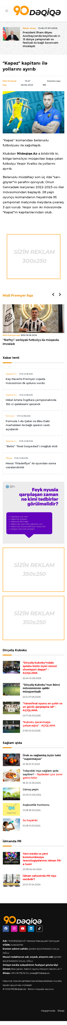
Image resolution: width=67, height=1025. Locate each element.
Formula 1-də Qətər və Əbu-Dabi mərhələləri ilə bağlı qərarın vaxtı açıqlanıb (28, 425)
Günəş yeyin (31, 789)
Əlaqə (60, 1010)
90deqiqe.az (18, 988)
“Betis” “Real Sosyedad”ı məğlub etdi (31, 446)
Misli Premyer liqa (18, 295)
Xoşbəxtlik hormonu (36, 804)
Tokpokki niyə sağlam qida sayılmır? (43, 774)
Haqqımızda (48, 1010)
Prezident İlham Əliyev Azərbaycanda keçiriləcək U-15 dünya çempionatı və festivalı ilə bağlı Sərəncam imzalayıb (36, 39)
